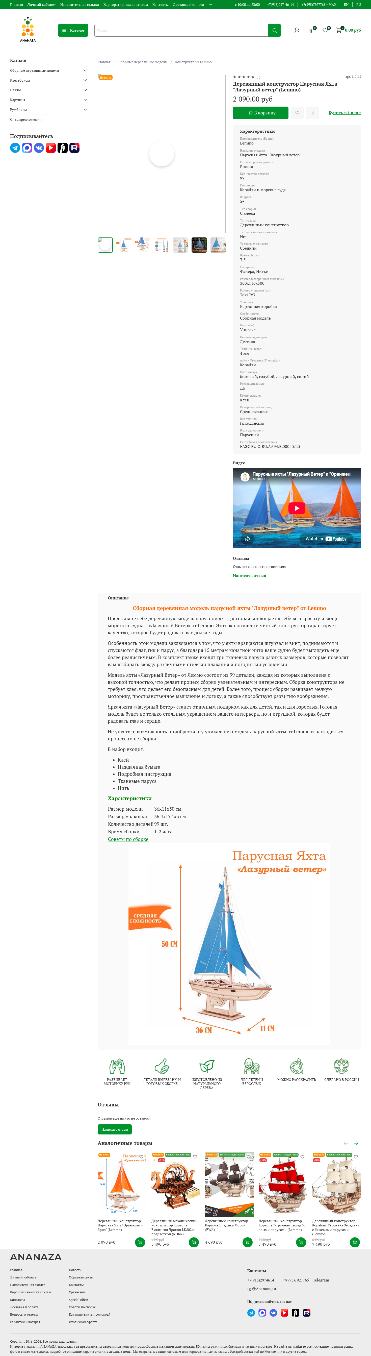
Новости (75, 1270)
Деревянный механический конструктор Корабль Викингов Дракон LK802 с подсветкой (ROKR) (174, 1227)
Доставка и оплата (188, 4)
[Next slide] (219, 154)
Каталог (77, 30)
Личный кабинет (42, 4)
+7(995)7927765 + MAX (319, 4)
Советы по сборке (128, 839)
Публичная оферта (83, 1322)
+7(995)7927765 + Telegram (305, 1279)
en (346, 4)
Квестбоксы (20, 80)
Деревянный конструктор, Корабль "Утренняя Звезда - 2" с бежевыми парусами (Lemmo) (336, 1227)
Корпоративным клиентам (125, 4)
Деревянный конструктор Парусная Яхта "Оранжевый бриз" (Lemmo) (120, 1225)
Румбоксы (18, 109)
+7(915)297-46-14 (280, 4)
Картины (17, 99)
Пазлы (15, 89)
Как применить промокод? (89, 1314)
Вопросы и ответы (24, 1314)
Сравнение (77, 1292)
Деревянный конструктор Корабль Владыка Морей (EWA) (226, 1225)
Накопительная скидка (79, 4)
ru (358, 4)
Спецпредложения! (26, 119)
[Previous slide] (104, 154)
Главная (16, 4)
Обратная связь (81, 1277)
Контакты (160, 4)
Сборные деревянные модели (142, 61)
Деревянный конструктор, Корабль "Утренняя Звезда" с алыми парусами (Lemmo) (282, 1225)
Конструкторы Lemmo (193, 61)
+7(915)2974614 (260, 1279)
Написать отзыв (114, 1129)
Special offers (79, 1300)
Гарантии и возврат (25, 1322)
